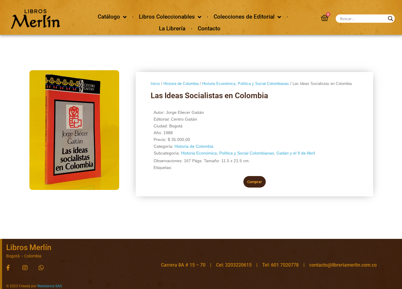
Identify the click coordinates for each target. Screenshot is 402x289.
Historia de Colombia (181, 83)
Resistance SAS (49, 286)
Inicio (155, 83)
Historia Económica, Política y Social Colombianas (245, 83)
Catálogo (109, 16)
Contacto (209, 28)
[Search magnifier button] (390, 18)
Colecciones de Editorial (244, 16)
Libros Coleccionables (167, 16)
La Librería (172, 28)
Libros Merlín (28, 247)
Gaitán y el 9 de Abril (295, 153)
